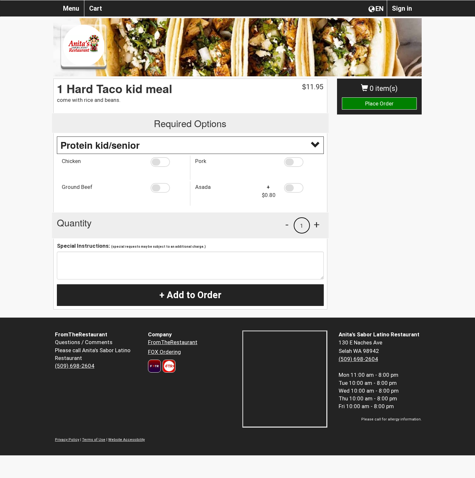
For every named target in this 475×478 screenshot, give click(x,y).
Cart (95, 8)
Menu (71, 8)
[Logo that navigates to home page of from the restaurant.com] (154, 366)
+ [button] (317, 224)
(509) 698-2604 (74, 366)
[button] (168, 162)
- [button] (287, 224)
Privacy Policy (67, 440)
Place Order (379, 103)
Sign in (402, 8)
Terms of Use (93, 440)
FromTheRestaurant (172, 342)
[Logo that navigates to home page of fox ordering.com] (168, 366)
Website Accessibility (126, 440)
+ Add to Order (190, 294)
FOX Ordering (164, 352)
